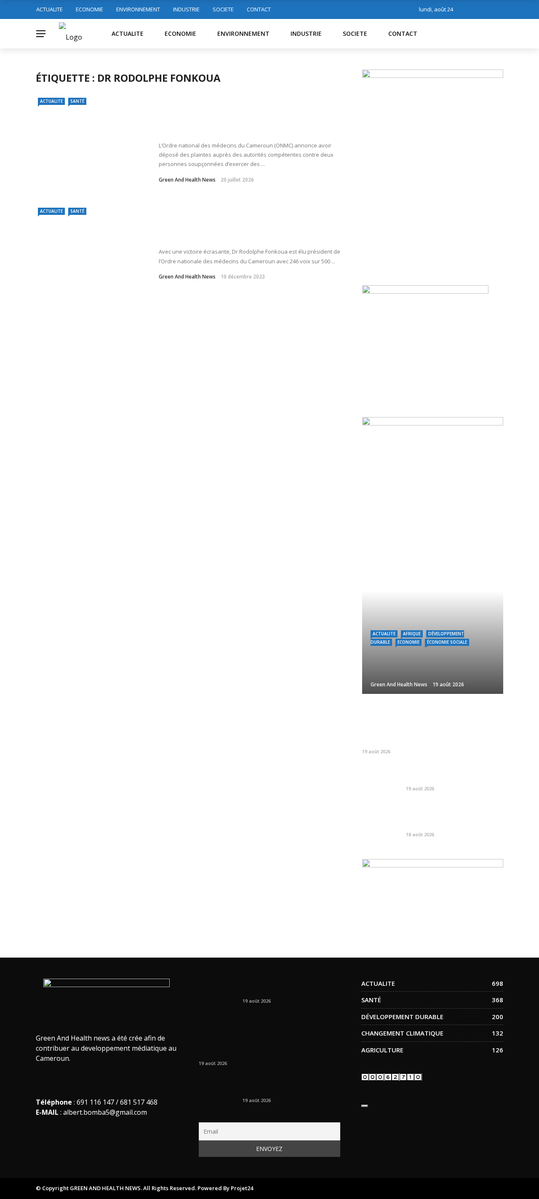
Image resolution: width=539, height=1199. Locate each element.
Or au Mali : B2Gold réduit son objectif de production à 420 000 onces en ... (452, 816)
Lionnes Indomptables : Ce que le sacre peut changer (290, 986)
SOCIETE (223, 9)
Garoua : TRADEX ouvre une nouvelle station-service (448, 774)
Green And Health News (187, 179)
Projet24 (242, 1188)
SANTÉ (77, 101)
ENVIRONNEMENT (138, 9)
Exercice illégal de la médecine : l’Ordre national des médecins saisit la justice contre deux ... (238, 119)
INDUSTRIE (186, 9)
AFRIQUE (412, 634)
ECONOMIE (89, 9)
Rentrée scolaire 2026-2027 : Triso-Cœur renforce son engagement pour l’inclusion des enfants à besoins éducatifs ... (428, 724)
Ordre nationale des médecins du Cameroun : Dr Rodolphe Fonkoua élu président (250, 230)
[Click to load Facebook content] (364, 1106)
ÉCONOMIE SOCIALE (447, 642)
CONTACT (259, 9)
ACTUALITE (49, 9)
